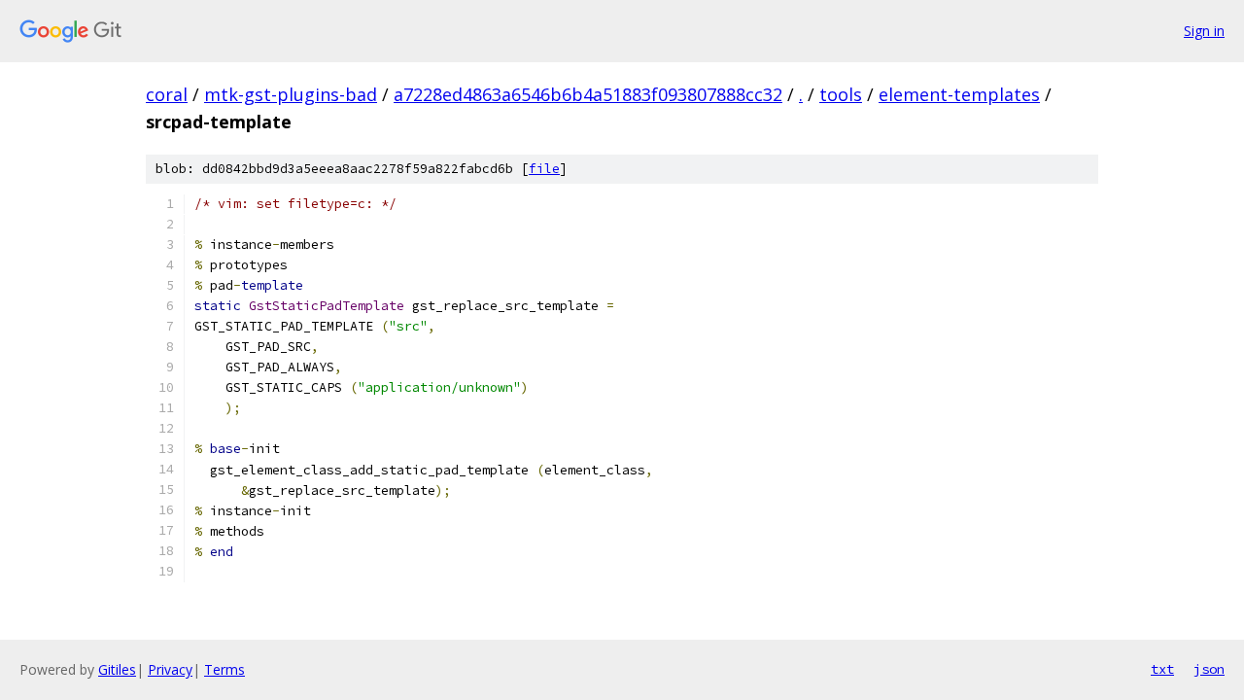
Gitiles (117, 669)
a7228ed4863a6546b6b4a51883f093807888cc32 (588, 94)
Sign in (1204, 30)
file (544, 168)
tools (840, 94)
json (1209, 669)
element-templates (959, 94)
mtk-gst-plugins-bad (290, 94)
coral (167, 94)
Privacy (170, 669)
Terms (224, 669)
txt (1162, 669)
